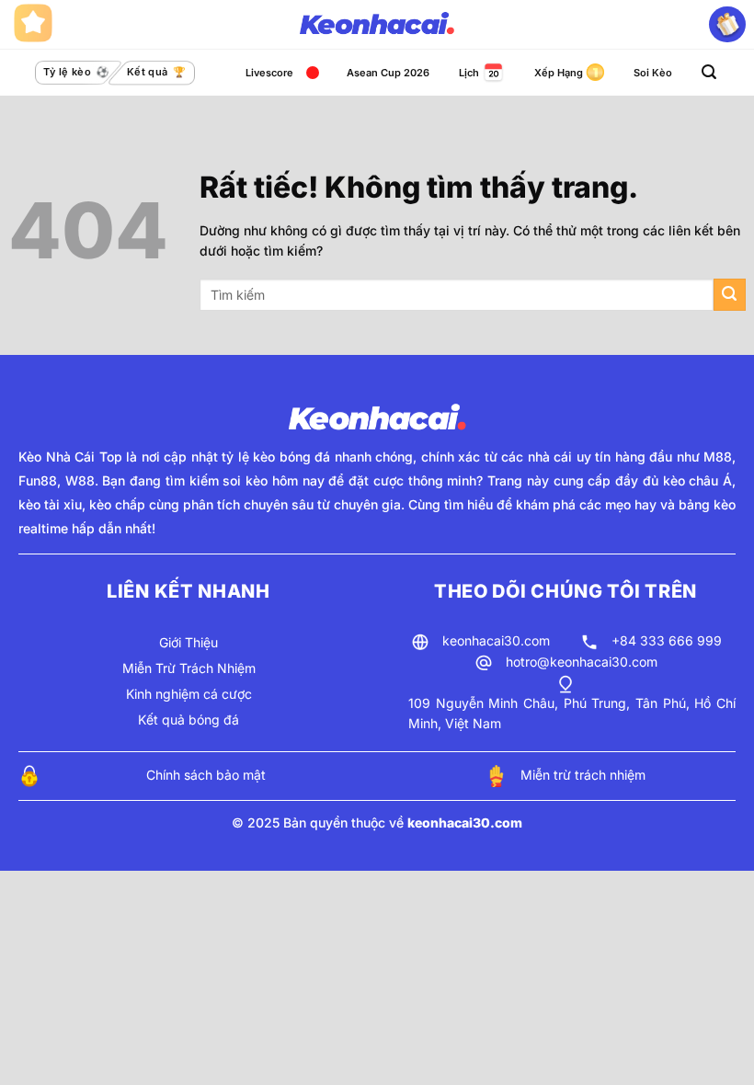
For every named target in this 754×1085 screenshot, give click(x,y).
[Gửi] (730, 295)
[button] (709, 72)
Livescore (269, 72)
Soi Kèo (653, 72)
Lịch (469, 72)
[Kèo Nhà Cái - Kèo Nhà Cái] (377, 24)
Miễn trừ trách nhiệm (582, 774)
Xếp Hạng (558, 72)
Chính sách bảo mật (206, 774)
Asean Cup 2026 (388, 72)
